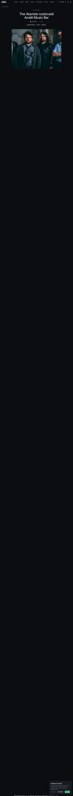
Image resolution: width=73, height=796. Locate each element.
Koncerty (32, 1)
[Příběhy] (60, 2)
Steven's (38, 24)
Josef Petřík (34, 21)
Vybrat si (53, 791)
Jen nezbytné (60, 791)
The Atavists (43, 24)
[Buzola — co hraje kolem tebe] (65, 2)
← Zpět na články (4, 6)
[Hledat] (58, 2)
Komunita (22, 1)
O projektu (52, 1)
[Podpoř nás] (68, 2)
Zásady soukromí (54, 789)
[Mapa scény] (63, 2)
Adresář (46, 1)
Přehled (16, 1)
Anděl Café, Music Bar (31, 24)
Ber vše (67, 791)
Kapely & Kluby (39, 1)
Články (27, 1)
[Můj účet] (70, 2)
